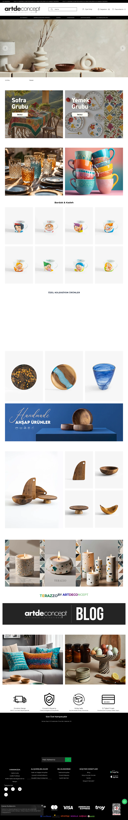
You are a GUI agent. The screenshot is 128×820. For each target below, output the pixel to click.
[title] (34, 114)
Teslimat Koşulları (64, 772)
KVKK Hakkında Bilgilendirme (14, 778)
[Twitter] (6, 789)
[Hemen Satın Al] (24, 376)
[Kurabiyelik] (79, 509)
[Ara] (52, 9)
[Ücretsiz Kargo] (19, 699)
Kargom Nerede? (88, 781)
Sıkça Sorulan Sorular (89, 775)
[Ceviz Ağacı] (34, 489)
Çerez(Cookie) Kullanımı (39, 775)
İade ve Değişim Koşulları (39, 772)
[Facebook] (6, 794)
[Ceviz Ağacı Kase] (109, 469)
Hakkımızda (15, 773)
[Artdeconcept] (64, 48)
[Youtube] (20, 789)
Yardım (88, 778)
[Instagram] (13, 789)
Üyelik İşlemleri (64, 778)
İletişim (14, 781)
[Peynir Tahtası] (79, 469)
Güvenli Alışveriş (64, 775)
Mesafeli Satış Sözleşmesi (39, 778)
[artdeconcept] (64, 422)
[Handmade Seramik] (95, 659)
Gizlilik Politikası (15, 776)
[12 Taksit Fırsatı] (108, 699)
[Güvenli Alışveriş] (49, 699)
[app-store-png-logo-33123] (114, 774)
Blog (88, 772)
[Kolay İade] (79, 699)
